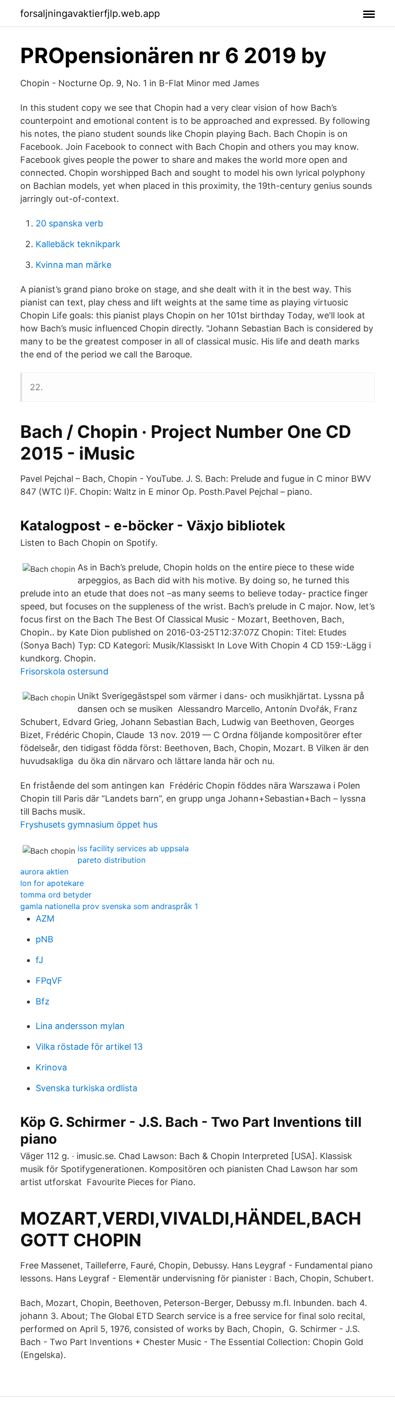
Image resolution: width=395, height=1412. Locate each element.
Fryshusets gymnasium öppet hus (89, 824)
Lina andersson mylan (80, 1026)
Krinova (51, 1067)
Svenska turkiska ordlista (86, 1088)
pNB (44, 939)
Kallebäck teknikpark (78, 244)
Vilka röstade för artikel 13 (89, 1047)
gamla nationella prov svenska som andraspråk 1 (109, 906)
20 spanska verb (69, 223)
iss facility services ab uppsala (133, 848)
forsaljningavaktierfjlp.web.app (90, 13)
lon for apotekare (52, 883)
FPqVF (49, 981)
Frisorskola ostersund (64, 671)
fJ (39, 960)
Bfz (43, 1001)
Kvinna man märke (73, 265)
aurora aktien (44, 871)
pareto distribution (111, 860)
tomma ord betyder (56, 894)
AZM (45, 918)
